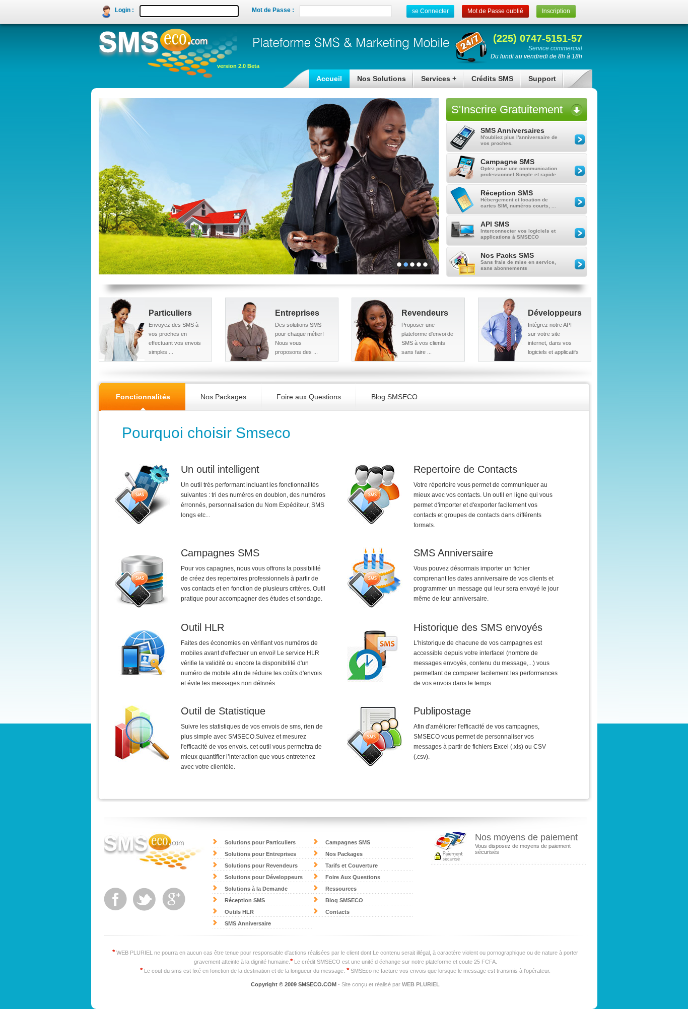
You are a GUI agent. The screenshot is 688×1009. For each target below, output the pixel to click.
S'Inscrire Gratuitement (507, 109)
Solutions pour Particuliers (260, 842)
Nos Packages (223, 397)
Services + (435, 81)
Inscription (556, 11)
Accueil (329, 79)
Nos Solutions (378, 81)
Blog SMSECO (394, 397)
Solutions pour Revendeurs (261, 865)
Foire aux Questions (309, 397)
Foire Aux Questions (352, 877)
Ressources (341, 889)
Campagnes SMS (347, 842)
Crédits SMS (488, 81)
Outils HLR (239, 912)
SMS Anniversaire (248, 923)
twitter (144, 899)
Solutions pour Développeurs (264, 877)
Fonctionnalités (143, 397)
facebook (115, 899)
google (173, 899)
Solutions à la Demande (256, 889)
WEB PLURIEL (421, 984)
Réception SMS (245, 900)
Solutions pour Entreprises (260, 854)
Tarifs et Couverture (351, 865)
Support (538, 81)
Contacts (337, 912)
